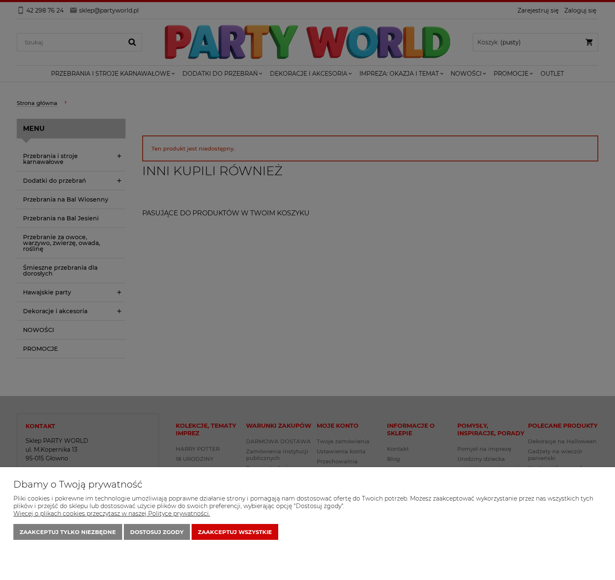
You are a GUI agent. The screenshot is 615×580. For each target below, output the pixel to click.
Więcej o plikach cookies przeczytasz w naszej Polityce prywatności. (111, 513)
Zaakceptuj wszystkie (235, 532)
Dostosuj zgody (157, 532)
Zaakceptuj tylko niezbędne (68, 532)
